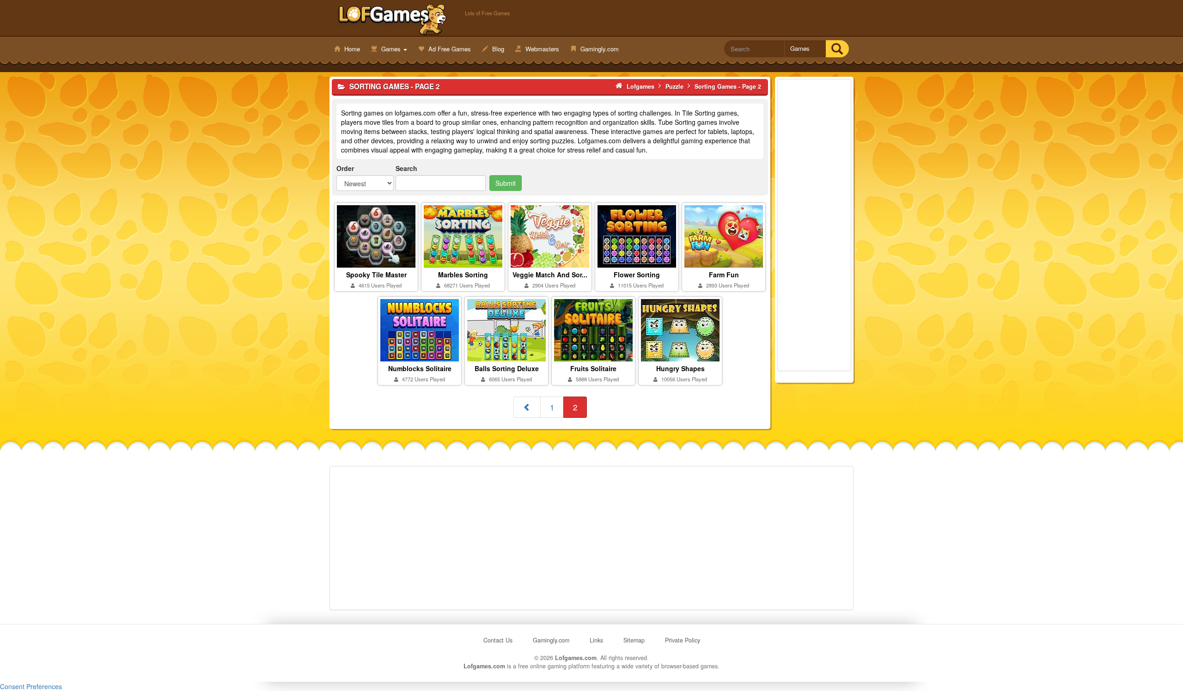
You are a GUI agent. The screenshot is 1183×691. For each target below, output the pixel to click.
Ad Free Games (449, 48)
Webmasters (541, 48)
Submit (505, 183)
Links (596, 640)
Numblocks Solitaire (419, 368)
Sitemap (634, 640)
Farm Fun (724, 274)
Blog (497, 48)
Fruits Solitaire (593, 368)
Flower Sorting (637, 274)
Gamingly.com (599, 48)
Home (351, 48)
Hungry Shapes (680, 368)
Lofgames (392, 19)
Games (390, 48)
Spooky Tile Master (376, 274)
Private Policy (682, 640)
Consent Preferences (31, 686)
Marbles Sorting (463, 274)
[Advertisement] (814, 225)
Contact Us (497, 640)
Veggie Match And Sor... (549, 274)
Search (406, 168)
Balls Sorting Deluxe (507, 368)
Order (345, 168)
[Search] (837, 48)
